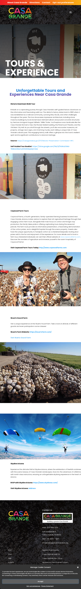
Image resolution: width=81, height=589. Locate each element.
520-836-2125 (52, 527)
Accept (40, 581)
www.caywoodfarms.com (70, 237)
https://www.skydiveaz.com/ (45, 483)
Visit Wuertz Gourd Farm (21, 338)
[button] (78, 567)
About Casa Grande (17, 3)
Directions (35, 3)
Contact (46, 3)
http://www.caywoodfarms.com (53, 248)
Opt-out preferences (33, 586)
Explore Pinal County (50, 550)
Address (32, 488)
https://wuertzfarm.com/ (40, 332)
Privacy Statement (47, 586)
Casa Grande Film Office (52, 558)
